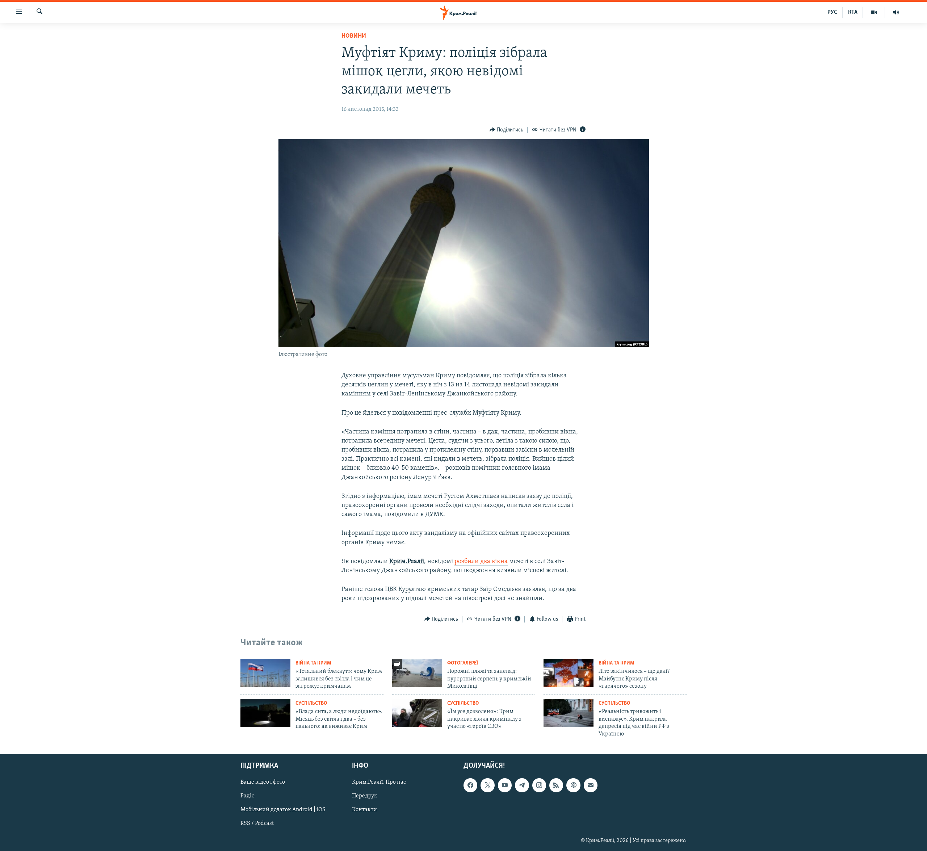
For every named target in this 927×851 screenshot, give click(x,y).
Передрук (364, 796)
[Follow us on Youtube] (505, 785)
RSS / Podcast (257, 824)
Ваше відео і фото (262, 782)
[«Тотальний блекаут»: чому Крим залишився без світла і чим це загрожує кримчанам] (265, 673)
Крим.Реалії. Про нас (379, 782)
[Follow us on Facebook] (470, 785)
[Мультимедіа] (874, 12)
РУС (832, 12)
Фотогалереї (462, 663)
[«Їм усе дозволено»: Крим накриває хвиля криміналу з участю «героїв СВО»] (417, 713)
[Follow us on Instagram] (539, 785)
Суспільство (311, 703)
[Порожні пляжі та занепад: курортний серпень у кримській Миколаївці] (417, 673)
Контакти (364, 810)
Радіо (247, 796)
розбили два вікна (481, 561)
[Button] (507, 130)
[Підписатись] (590, 785)
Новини (353, 36)
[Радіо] (896, 12)
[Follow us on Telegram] (522, 785)
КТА (852, 12)
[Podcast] (573, 785)
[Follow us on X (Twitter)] (487, 785)
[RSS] (556, 785)
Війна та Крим (313, 663)
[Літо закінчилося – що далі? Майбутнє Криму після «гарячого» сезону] (568, 673)
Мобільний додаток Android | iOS (283, 810)
